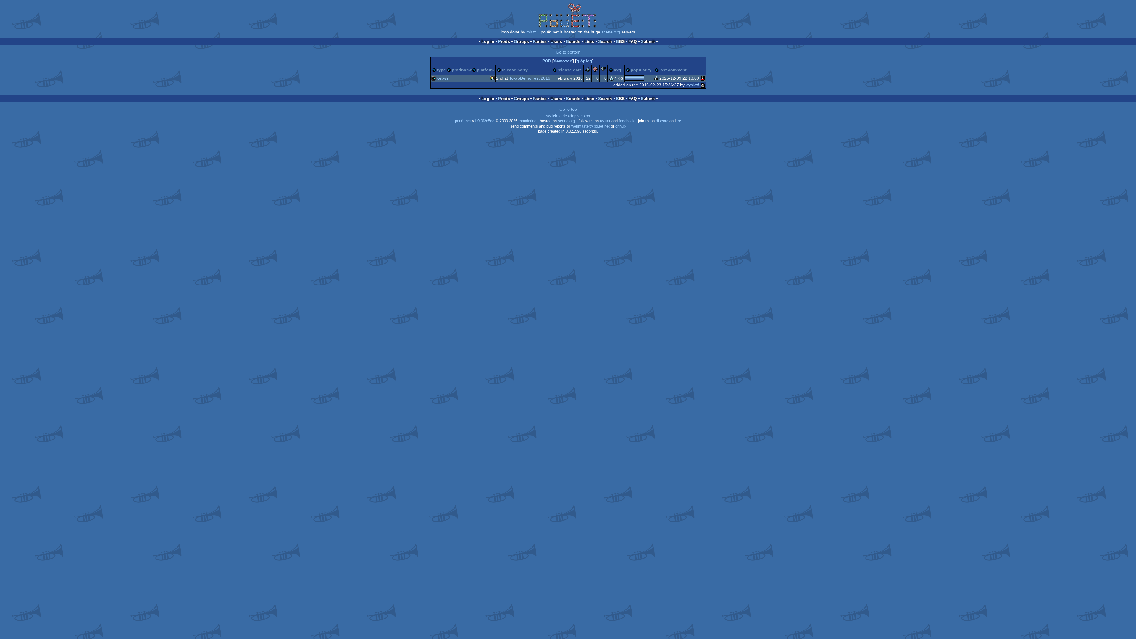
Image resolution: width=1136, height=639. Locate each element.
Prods (504, 41)
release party (515, 69)
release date (569, 69)
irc (679, 121)
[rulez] (587, 70)
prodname (462, 69)
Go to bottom (568, 52)
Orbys (443, 78)
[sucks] (603, 70)
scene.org (610, 32)
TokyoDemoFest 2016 (529, 78)
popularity (641, 69)
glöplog (584, 61)
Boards (573, 41)
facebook (627, 121)
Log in (487, 41)
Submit (648, 41)
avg (617, 69)
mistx (531, 32)
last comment (673, 69)
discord (662, 121)
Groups (521, 41)
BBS (620, 41)
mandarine (527, 121)
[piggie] (595, 70)
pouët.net (463, 121)
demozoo (563, 61)
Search (605, 41)
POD (546, 61)
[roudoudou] (702, 78)
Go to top (568, 109)
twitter (605, 121)
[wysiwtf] (702, 85)
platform (485, 69)
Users (556, 41)
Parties (540, 41)
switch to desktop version (568, 116)
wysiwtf (692, 85)
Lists (589, 41)
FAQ (632, 41)
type (441, 69)
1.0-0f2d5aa (484, 121)
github (620, 126)
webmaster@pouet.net (590, 126)
